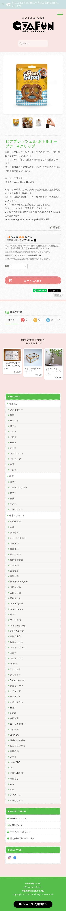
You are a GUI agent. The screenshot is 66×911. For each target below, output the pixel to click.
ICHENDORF (17, 773)
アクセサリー (16, 410)
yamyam (14, 735)
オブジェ (14, 421)
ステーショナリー (19, 487)
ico (11, 767)
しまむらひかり (17, 746)
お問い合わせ (16, 825)
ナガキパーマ (16, 685)
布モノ (13, 442)
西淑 (12, 527)
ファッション (16, 453)
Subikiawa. (16, 521)
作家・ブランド (17, 515)
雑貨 (12, 415)
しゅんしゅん (16, 642)
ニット (13, 431)
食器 (12, 464)
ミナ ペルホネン (18, 538)
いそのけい (15, 795)
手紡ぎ (13, 437)
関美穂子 (14, 571)
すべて (11, 320)
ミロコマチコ (16, 702)
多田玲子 (14, 718)
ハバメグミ (15, 696)
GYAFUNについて (18, 818)
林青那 (13, 707)
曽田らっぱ (15, 593)
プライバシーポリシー (20, 832)
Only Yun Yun (17, 631)
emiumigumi (16, 603)
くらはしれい (16, 800)
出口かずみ (15, 587)
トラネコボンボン (19, 647)
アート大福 (15, 620)
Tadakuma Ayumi (19, 582)
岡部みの (14, 751)
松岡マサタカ (16, 560)
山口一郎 (14, 729)
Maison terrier (17, 740)
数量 (7, 266)
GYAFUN (14, 543)
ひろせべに (15, 532)
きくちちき (15, 675)
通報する (57, 295)
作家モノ (13, 404)
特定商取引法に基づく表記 (22, 838)
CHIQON (14, 565)
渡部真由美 (15, 636)
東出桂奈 (14, 779)
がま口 (13, 448)
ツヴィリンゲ (16, 658)
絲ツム (13, 614)
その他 (13, 470)
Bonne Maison (17, 680)
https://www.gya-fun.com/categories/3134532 (27, 219)
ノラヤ (13, 757)
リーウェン (15, 554)
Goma (13, 713)
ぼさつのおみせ (17, 625)
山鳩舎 (13, 653)
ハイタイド (15, 691)
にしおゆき (15, 669)
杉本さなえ (15, 598)
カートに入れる (33, 280)
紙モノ (13, 426)
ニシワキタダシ (17, 724)
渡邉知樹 (14, 576)
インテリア (15, 459)
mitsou (13, 664)
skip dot (14, 549)
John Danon (16, 609)
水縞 (12, 789)
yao (12, 784)
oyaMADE (15, 762)
